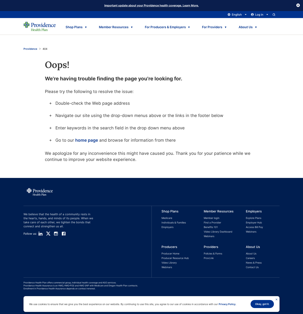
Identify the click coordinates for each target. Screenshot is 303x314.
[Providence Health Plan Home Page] (39, 26)
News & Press (254, 262)
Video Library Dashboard (218, 231)
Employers (167, 227)
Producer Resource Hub (175, 258)
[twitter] (48, 233)
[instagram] (55, 233)
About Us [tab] (246, 27)
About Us (251, 253)
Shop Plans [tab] (74, 27)
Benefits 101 (211, 227)
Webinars (209, 236)
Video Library (169, 262)
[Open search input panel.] (273, 14)
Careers (250, 258)
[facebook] (63, 233)
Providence (30, 48)
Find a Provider (212, 222)
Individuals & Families (173, 222)
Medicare (166, 217)
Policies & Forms (213, 253)
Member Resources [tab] (114, 27)
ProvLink (209, 258)
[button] (173, 224)
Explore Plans (253, 217)
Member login (211, 217)
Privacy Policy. (227, 304)
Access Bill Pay (254, 227)
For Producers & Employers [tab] (165, 27)
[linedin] (40, 233)
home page (86, 140)
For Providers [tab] (212, 27)
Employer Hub (254, 222)
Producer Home (170, 253)
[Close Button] (298, 5)
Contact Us (252, 267)
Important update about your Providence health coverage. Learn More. (151, 5)
